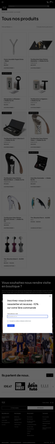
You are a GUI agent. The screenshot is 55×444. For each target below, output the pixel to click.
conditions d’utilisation (19, 321)
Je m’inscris (10, 325)
